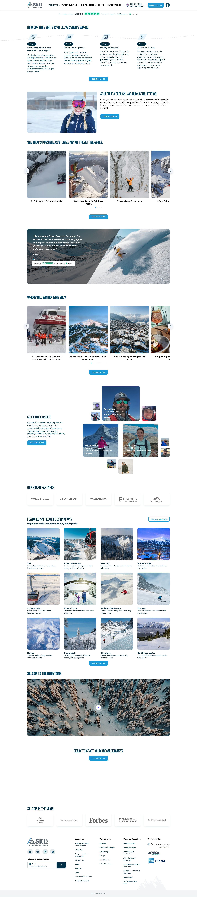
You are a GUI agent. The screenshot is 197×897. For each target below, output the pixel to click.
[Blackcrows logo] (40, 499)
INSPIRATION (87, 5)
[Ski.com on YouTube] (52, 851)
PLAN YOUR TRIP (70, 5)
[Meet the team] (95, 416)
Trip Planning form (39, 58)
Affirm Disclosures (106, 864)
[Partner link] (40, 820)
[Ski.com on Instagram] (45, 851)
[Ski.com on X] (37, 851)
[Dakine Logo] (98, 499)
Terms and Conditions (83, 877)
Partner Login (104, 852)
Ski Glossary (128, 877)
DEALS (100, 5)
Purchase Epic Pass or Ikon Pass (131, 866)
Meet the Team (37, 443)
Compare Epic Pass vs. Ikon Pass (131, 872)
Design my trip (155, 5)
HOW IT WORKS (113, 5)
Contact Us (79, 860)
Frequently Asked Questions (81, 855)
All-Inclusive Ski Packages (129, 859)
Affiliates (102, 843)
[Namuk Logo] (128, 499)
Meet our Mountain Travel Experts (82, 845)
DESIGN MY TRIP (98, 79)
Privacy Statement (82, 881)
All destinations (159, 519)
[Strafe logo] (157, 499)
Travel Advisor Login (107, 847)
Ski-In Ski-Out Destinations (128, 853)
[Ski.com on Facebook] (30, 851)
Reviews (78, 868)
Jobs (77, 872)
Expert (71, 52)
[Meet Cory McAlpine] (96, 406)
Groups (102, 856)
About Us (78, 850)
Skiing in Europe (129, 847)
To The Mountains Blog (130, 882)
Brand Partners (104, 860)
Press (77, 864)
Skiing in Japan (129, 843)
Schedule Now (110, 116)
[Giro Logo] (69, 499)
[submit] (61, 865)
